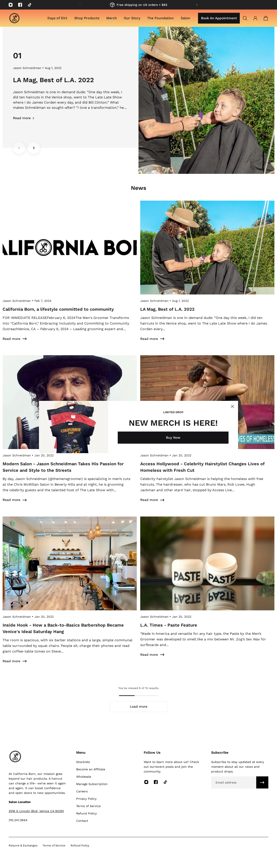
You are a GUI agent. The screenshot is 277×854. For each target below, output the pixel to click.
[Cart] (266, 18)
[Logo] (14, 18)
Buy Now (173, 438)
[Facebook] (20, 5)
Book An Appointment (219, 18)
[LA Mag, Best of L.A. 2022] (207, 276)
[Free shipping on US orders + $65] (138, 4)
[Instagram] (10, 5)
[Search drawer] (245, 18)
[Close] (232, 406)
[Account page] (255, 18)
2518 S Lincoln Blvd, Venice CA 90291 (36, 811)
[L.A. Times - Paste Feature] (207, 595)
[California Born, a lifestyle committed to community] (70, 276)
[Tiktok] (29, 5)
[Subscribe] (262, 782)
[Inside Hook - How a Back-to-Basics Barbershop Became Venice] (70, 595)
